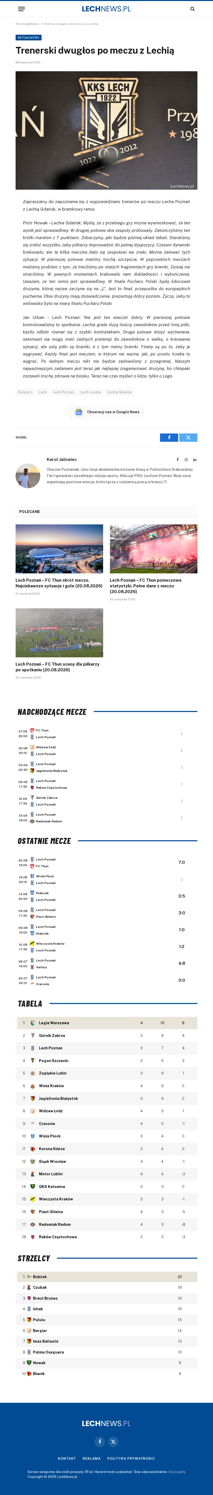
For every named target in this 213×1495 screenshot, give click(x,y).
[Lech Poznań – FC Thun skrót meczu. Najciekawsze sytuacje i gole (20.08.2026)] (59, 549)
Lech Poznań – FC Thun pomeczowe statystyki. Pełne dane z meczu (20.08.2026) (146, 586)
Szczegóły (177, 1472)
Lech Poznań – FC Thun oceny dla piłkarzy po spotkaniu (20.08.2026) (57, 667)
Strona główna (27, 24)
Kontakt (67, 1459)
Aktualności (28, 37)
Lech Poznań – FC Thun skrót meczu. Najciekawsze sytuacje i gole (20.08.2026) (59, 583)
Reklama (92, 1459)
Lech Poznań (63, 392)
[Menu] (21, 9)
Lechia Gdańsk (119, 392)
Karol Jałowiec (62, 459)
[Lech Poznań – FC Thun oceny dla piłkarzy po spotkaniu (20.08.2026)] (59, 633)
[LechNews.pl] (106, 9)
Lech (43, 392)
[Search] (192, 9)
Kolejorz (25, 392)
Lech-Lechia (91, 392)
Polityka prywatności (131, 1459)
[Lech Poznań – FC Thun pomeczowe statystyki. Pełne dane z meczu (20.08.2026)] (153, 549)
